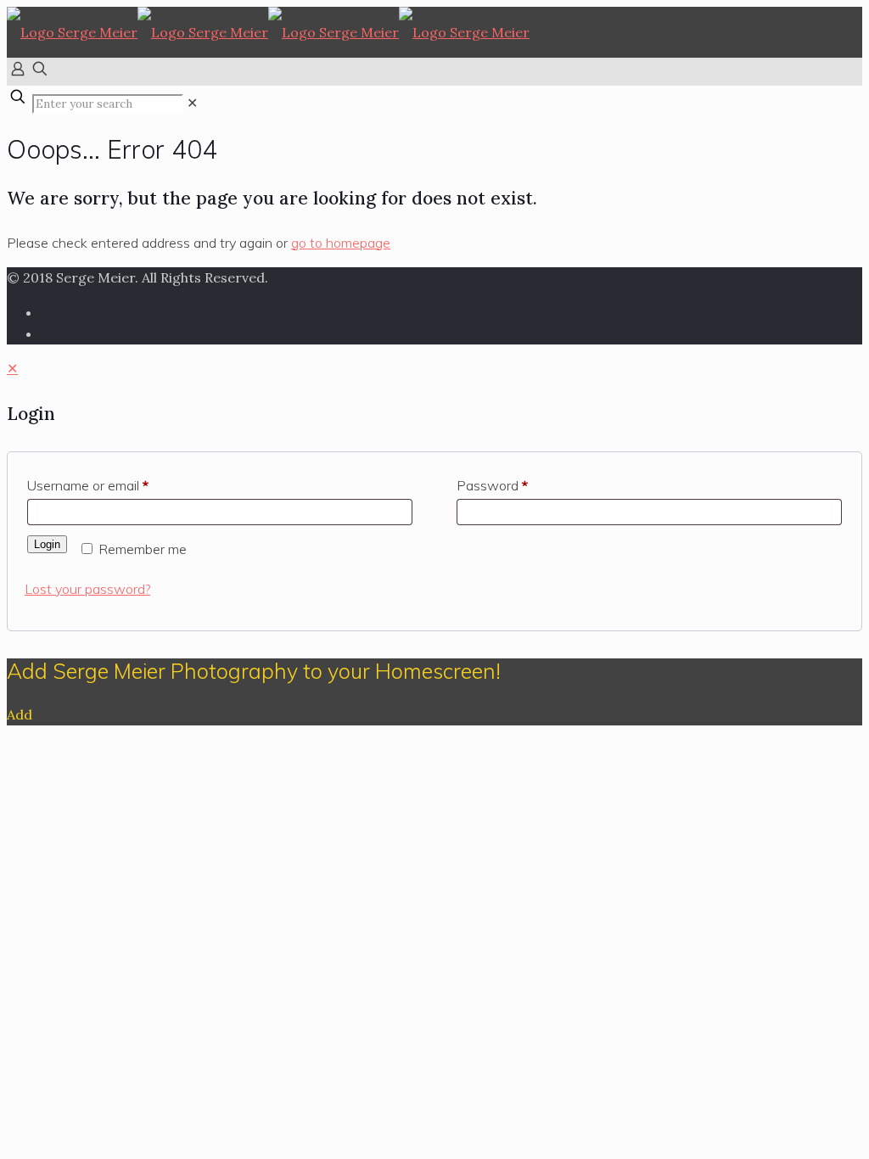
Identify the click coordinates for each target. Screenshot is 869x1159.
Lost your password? (87, 588)
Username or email (88, 485)
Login (47, 544)
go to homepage (340, 242)
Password (492, 485)
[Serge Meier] (268, 32)
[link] (192, 102)
